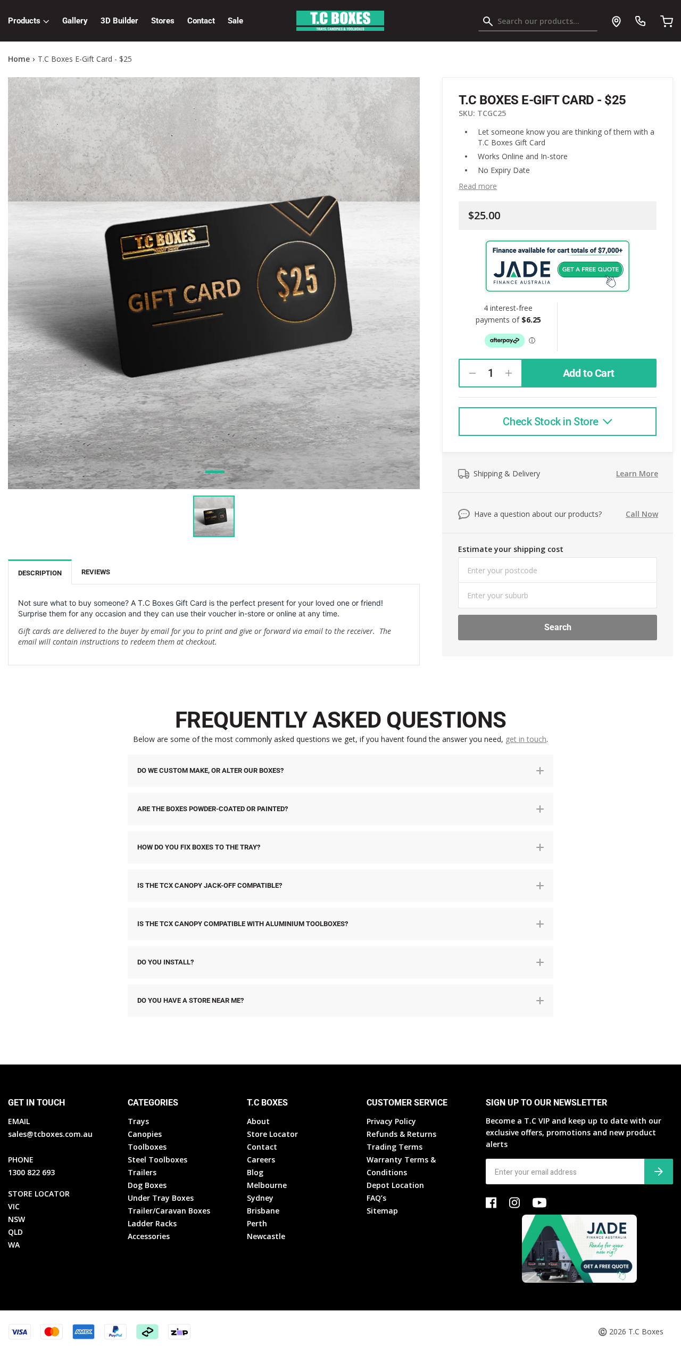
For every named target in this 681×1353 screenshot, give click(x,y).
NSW (16, 1219)
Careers (261, 1159)
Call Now (642, 514)
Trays (138, 1121)
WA (14, 1245)
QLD (15, 1232)
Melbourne (267, 1185)
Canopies (145, 1134)
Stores (163, 21)
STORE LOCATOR (39, 1194)
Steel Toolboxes (157, 1159)
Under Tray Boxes (161, 1198)
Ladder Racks (152, 1223)
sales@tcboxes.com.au (50, 1134)
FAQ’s (376, 1198)
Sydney (260, 1198)
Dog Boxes (147, 1185)
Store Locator (272, 1134)
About (258, 1121)
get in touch (525, 739)
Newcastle (266, 1236)
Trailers (142, 1172)
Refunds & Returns (401, 1134)
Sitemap (382, 1211)
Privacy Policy (391, 1121)
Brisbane (263, 1211)
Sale (235, 21)
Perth (257, 1223)
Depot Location (395, 1185)
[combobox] (537, 23)
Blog (255, 1172)
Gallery (75, 21)
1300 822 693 (31, 1172)
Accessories (149, 1236)
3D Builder (119, 21)
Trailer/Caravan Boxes (169, 1211)
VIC (14, 1206)
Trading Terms (394, 1147)
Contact (201, 21)
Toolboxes (147, 1147)
